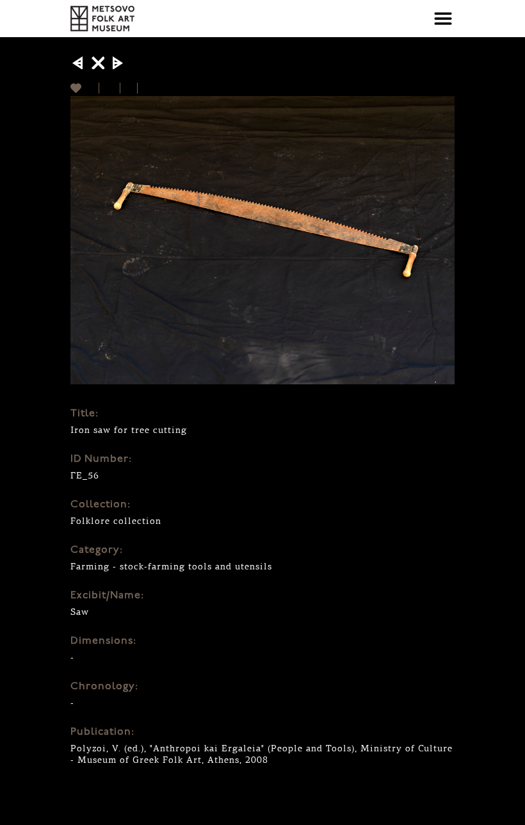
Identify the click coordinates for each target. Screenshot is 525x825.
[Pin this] (143, 88)
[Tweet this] (129, 88)
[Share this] (109, 88)
